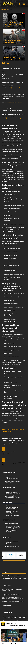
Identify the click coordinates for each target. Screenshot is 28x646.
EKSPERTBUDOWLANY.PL (9, 487)
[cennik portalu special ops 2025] (4, 449)
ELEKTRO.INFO (7, 537)
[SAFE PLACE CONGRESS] (11, 555)
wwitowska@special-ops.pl (14, 102)
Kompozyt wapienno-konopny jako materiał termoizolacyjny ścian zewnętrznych (12, 507)
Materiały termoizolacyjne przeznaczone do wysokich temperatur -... (12, 511)
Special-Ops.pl (7, 3)
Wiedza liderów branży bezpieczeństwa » (14, 644)
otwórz (9, 455)
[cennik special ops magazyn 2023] (4, 460)
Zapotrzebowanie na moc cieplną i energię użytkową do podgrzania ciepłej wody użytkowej (13, 527)
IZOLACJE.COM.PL (8, 502)
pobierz (4, 455)
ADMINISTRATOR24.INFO (9, 472)
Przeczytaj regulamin (6, 605)
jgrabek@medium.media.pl (13, 118)
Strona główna (4, 9)
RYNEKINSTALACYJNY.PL (9, 520)
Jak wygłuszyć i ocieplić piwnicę (12, 478)
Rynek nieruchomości (10, 480)
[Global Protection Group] (21, 555)
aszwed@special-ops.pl (13, 88)
